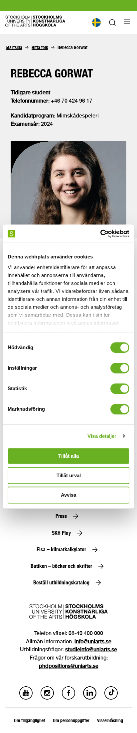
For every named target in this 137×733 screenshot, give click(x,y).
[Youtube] (26, 698)
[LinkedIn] (89, 698)
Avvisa (68, 495)
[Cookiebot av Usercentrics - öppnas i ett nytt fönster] (100, 233)
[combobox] (96, 22)
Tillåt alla (68, 456)
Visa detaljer (101, 436)
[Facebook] (68, 698)
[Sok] (112, 24)
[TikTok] (111, 698)
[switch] (119, 368)
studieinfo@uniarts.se (91, 649)
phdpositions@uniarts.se (68, 666)
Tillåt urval (69, 475)
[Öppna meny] (127, 21)
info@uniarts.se (92, 641)
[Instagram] (47, 698)
